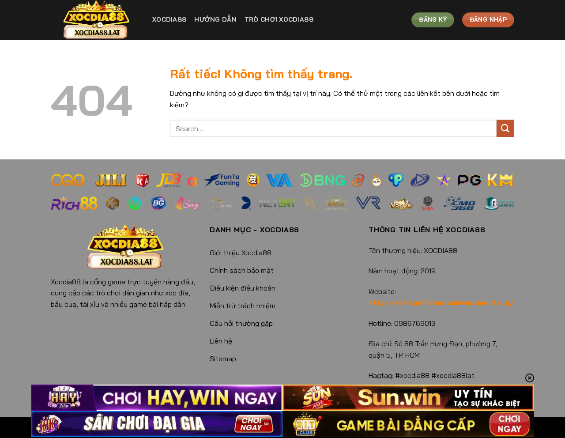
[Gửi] (505, 128)
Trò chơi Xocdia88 (279, 19)
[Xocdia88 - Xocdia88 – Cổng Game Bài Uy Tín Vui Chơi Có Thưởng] (95, 19)
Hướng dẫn (215, 19)
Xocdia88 (169, 19)
